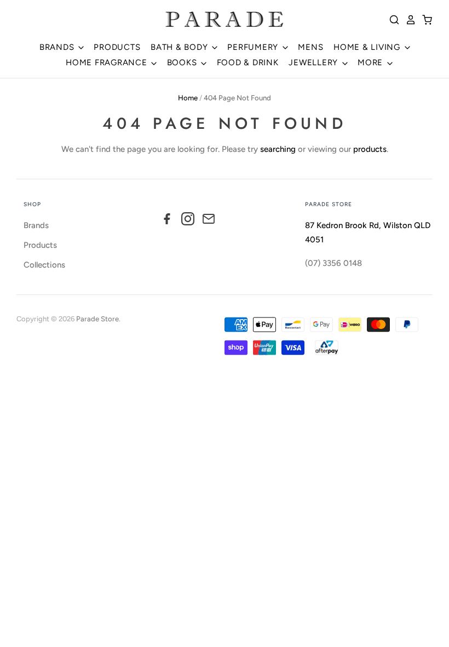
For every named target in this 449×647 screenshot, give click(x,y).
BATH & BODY (180, 47)
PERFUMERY (254, 47)
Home (188, 98)
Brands (36, 225)
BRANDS (58, 47)
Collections (44, 265)
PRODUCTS (117, 47)
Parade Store (97, 319)
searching (278, 149)
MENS (310, 47)
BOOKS (183, 62)
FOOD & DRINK (248, 62)
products (370, 149)
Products (40, 245)
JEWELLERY (315, 62)
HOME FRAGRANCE (107, 62)
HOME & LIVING (368, 47)
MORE (371, 62)
